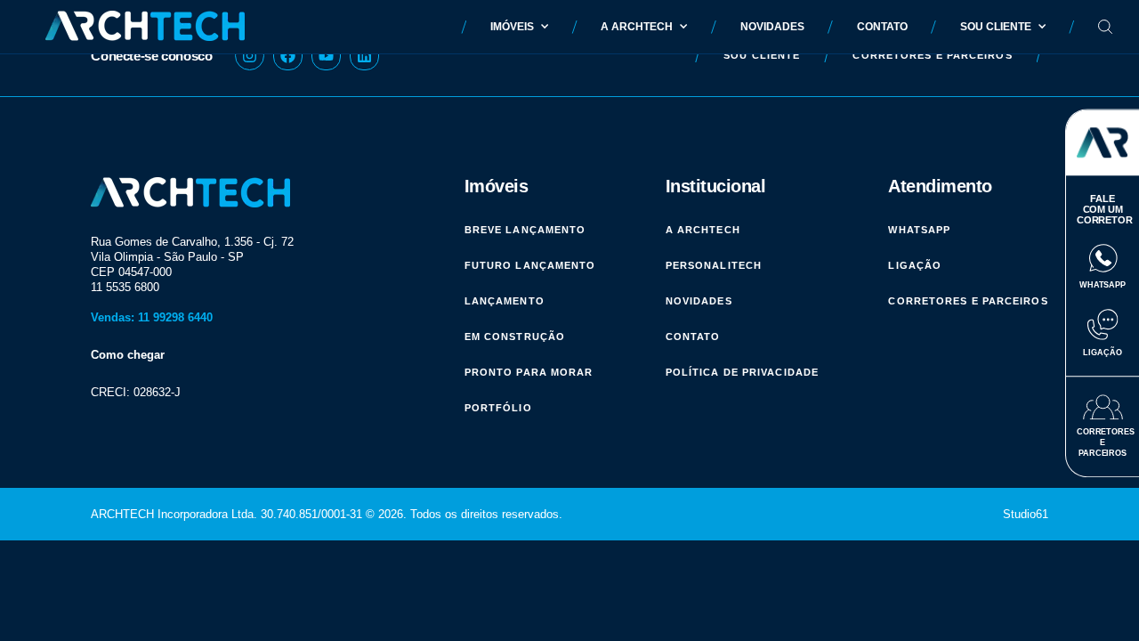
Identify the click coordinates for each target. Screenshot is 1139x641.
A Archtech (637, 26)
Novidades (772, 26)
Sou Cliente (995, 26)
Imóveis (512, 26)
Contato (882, 26)
